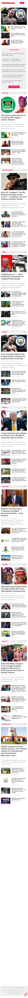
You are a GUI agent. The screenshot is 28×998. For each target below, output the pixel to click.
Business (5, 486)
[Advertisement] (14, 821)
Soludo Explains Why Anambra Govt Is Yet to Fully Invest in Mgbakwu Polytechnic (17, 770)
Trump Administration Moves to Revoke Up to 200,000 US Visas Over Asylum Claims (14, 435)
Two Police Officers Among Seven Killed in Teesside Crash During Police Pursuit (18, 470)
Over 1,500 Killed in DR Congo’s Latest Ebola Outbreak (17, 708)
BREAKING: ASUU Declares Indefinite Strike (18, 799)
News (4, 252)
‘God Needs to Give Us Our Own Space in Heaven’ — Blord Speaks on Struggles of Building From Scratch (18, 244)
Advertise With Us (13, 990)
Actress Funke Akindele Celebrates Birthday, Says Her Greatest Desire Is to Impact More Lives (18, 234)
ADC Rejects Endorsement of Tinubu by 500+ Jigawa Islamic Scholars (13, 117)
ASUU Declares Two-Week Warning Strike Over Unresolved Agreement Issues (18, 780)
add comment (13, 122)
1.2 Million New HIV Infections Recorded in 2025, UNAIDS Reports (19, 717)
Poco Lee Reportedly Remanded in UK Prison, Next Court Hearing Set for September (18, 214)
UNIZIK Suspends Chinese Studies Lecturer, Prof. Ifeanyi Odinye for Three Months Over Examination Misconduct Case (14, 751)
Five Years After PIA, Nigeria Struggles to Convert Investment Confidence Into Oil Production (19, 530)
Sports (4, 332)
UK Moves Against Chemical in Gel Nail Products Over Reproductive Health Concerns (18, 461)
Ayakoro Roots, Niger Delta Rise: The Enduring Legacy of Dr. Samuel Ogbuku (19, 624)
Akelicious (9, 988)
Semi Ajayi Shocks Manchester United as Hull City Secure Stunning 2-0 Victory (18, 391)
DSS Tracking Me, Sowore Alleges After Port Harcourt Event (18, 35)
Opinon (5, 564)
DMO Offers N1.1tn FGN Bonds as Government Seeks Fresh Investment (17, 548)
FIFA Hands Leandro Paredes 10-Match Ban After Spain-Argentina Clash (19, 400)
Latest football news (14, 994)
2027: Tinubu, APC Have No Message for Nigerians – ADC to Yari (18, 28)
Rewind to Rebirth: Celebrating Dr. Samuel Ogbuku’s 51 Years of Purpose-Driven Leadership (18, 614)
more (25, 93)
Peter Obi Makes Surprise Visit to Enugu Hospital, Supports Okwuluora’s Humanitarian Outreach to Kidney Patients (12, 668)
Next (25, 16)
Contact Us (21, 990)
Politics (5, 93)
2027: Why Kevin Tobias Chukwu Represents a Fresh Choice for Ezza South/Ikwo (18, 605)
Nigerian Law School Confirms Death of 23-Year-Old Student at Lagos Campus (18, 790)
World (4, 407)
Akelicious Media (21, 988)
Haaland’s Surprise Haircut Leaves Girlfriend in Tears (18, 380)
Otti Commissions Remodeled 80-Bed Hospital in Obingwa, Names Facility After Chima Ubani (18, 294)
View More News (14, 86)
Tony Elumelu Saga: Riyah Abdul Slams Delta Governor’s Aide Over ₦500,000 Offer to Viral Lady (19, 224)
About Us (4, 990)
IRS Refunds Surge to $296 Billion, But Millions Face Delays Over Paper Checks (18, 452)
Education (6, 724)
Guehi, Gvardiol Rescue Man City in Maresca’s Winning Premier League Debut (18, 373)
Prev (2, 16)
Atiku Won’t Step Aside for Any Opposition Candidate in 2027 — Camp (18, 151)
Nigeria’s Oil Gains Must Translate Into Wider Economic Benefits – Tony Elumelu (12, 512)
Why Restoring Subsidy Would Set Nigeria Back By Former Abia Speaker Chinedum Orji (14, 588)
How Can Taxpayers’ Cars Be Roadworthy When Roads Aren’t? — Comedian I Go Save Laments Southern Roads (14, 195)
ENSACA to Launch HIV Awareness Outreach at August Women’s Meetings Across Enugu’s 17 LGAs (18, 699)
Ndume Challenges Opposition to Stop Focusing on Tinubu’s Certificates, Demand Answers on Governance (17, 161)
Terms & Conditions (17, 992)
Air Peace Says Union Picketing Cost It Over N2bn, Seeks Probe (17, 557)
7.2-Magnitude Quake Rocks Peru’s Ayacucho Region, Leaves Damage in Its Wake (19, 479)
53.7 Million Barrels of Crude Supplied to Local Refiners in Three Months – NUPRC (19, 540)
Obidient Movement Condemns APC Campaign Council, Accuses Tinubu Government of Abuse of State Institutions (18, 323)
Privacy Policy (8, 992)
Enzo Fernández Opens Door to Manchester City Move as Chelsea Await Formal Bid (13, 20)
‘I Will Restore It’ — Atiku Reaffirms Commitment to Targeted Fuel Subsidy (12, 276)
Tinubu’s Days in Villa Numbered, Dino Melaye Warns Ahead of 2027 (17, 41)
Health (4, 641)
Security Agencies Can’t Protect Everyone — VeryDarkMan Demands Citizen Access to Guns (17, 304)
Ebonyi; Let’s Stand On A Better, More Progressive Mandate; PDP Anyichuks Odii (18, 633)
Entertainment (8, 170)
